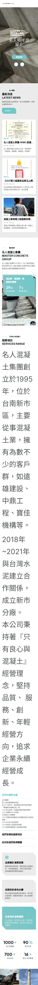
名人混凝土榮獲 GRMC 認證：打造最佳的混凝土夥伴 (19, 142)
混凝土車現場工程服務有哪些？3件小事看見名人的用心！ (19, 219)
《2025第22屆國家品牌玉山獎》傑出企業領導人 (19, 181)
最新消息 (6, 138)
